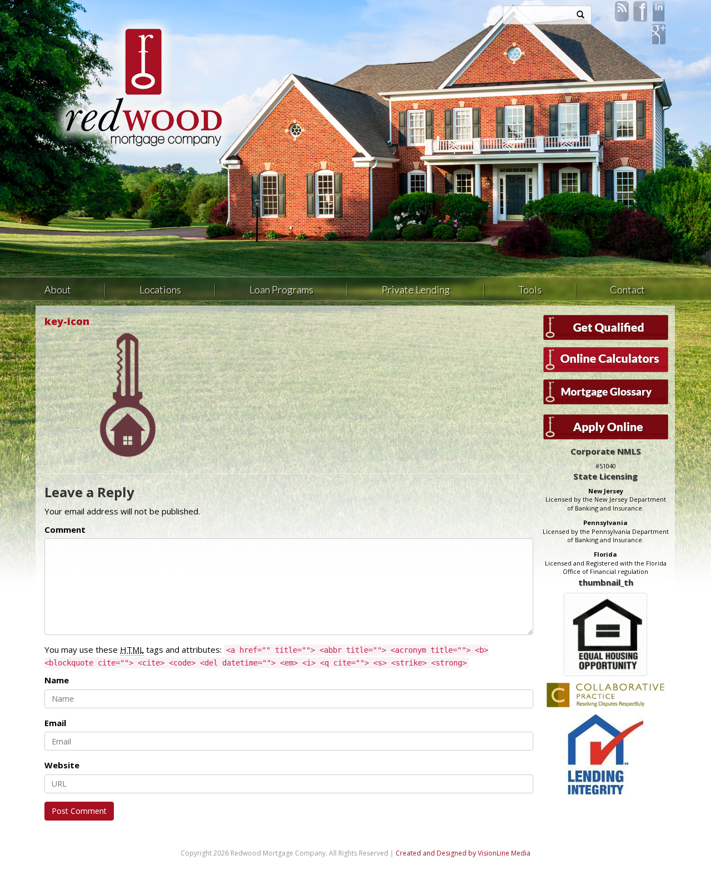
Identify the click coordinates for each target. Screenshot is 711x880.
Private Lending (416, 290)
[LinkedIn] (658, 10)
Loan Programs (281, 290)
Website (61, 765)
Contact (627, 290)
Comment (65, 529)
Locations (160, 290)
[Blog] (622, 10)
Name (56, 680)
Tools (530, 290)
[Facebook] (640, 10)
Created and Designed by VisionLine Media (462, 853)
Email (55, 722)
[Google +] (658, 33)
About (57, 290)
